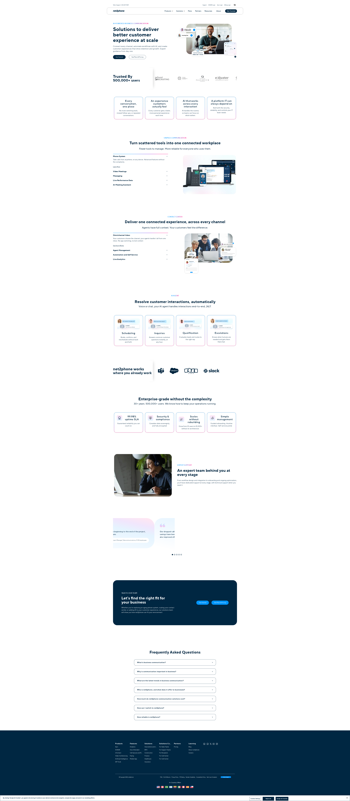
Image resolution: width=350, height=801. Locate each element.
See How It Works (118, 246)
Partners (198, 11)
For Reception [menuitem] (163, 753)
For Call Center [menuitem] (164, 756)
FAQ (161, 777)
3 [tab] (176, 554)
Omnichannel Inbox (121, 235)
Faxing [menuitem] (132, 756)
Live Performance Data (123, 180)
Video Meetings (120, 171)
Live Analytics (119, 259)
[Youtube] (214, 744)
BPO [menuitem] (146, 750)
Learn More (116, 167)
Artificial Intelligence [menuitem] (121, 759)
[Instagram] (217, 744)
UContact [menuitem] (118, 753)
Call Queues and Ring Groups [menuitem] (136, 753)
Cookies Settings (255, 799)
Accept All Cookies (282, 799)
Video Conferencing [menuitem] (121, 756)
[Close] (347, 798)
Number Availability (190, 777)
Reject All (268, 799)
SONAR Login (211, 5)
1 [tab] (172, 554)
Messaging (117, 176)
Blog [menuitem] (190, 747)
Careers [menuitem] (191, 753)
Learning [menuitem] (192, 743)
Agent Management (121, 250)
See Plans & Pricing (137, 57)
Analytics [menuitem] (132, 747)
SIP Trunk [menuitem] (118, 762)
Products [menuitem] (118, 743)
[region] (175, 798)
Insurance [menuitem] (148, 762)
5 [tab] (181, 554)
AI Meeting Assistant (122, 185)
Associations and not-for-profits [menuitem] (151, 747)
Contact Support (226, 777)
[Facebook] (208, 744)
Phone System (119, 156)
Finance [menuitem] (147, 756)
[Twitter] (210, 744)
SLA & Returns (166, 777)
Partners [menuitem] (177, 743)
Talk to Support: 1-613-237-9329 (121, 5)
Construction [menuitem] (148, 753)
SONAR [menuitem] (117, 750)
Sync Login (220, 5)
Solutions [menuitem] (148, 743)
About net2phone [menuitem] (194, 750)
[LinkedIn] (204, 744)
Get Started (231, 11)
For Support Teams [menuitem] (165, 750)
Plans (190, 11)
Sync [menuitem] (116, 747)
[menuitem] (165, 743)
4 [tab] (179, 554)
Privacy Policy (175, 777)
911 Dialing (182, 777)
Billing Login (227, 5)
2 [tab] (174, 554)
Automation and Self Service (125, 255)
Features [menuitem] (133, 743)
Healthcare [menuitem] (148, 759)
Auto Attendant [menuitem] (134, 750)
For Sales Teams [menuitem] (164, 747)
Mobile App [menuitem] (133, 759)
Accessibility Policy (201, 777)
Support (205, 5)
